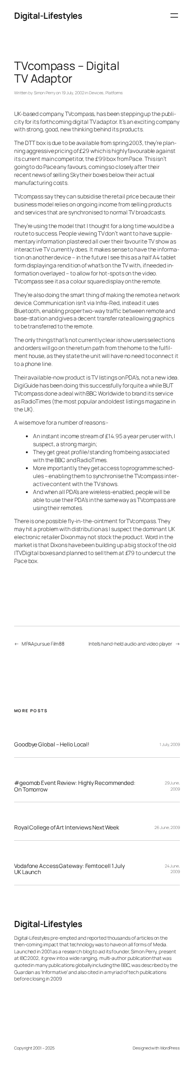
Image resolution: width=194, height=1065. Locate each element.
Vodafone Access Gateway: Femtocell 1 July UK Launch (69, 869)
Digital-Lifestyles (48, 15)
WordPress (170, 1048)
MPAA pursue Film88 (43, 643)
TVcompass (79, 114)
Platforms (114, 93)
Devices (96, 93)
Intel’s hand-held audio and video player (130, 643)
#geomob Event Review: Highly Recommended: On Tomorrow (75, 786)
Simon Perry (45, 93)
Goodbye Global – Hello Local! (51, 744)
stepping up (136, 114)
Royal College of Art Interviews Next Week (66, 827)
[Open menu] (174, 15)
